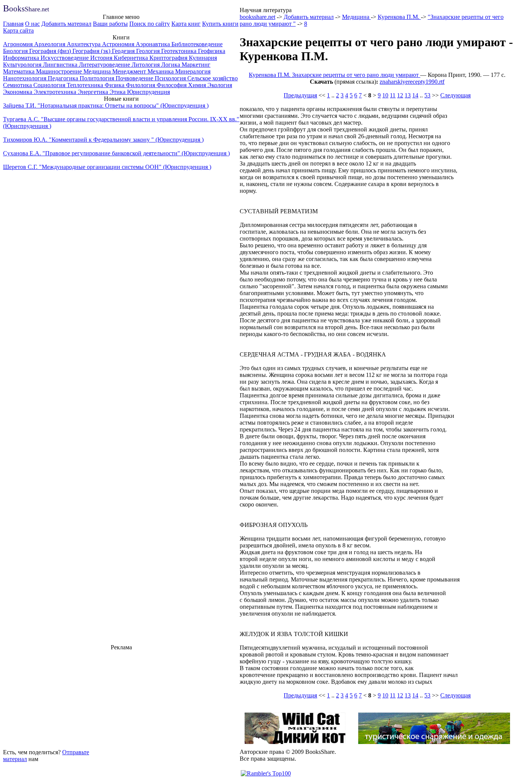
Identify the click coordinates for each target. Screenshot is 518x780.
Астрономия (119, 44)
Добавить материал (66, 23)
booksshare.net (257, 17)
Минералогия (192, 71)
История (102, 58)
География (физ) (50, 51)
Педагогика (64, 78)
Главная (13, 23)
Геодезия (124, 51)
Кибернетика (131, 58)
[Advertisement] (121, 698)
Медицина (97, 71)
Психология (171, 78)
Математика (19, 71)
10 (385, 95)
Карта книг (186, 23)
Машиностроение (59, 71)
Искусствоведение (65, 58)
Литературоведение (105, 64)
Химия (197, 85)
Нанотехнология (25, 78)
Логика (171, 64)
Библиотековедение (197, 44)
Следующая (455, 95)
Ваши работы (110, 23)
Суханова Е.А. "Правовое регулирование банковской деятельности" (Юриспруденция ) (116, 153)
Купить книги (220, 23)
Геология (148, 51)
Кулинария (203, 58)
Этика (118, 92)
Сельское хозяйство (212, 78)
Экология (219, 85)
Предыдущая (300, 95)
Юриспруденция (148, 92)
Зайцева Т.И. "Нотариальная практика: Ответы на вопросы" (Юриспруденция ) (106, 105)
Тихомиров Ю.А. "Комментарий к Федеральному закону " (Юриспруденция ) (103, 139)
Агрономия (18, 44)
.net (26, 9)
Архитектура (84, 44)
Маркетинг (196, 64)
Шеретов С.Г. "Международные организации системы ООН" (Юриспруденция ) (107, 167)
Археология (50, 44)
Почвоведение (135, 78)
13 (408, 95)
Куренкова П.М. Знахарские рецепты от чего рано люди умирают (334, 75)
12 (400, 95)
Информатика (22, 58)
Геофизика (211, 51)
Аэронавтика (153, 44)
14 (415, 95)
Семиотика (18, 85)
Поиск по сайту (149, 23)
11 (393, 95)
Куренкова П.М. (399, 17)
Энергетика (94, 92)
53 (427, 95)
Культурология (23, 64)
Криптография (169, 58)
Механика (161, 71)
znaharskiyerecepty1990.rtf (412, 81)
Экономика (18, 92)
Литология (146, 64)
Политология (98, 78)
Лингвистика (61, 64)
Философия (172, 85)
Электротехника (56, 92)
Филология (141, 85)
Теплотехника (86, 85)
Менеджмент (130, 71)
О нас (32, 23)
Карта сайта (18, 30)
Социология (50, 85)
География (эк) (92, 51)
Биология (16, 51)
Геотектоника (179, 51)
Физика (115, 85)
